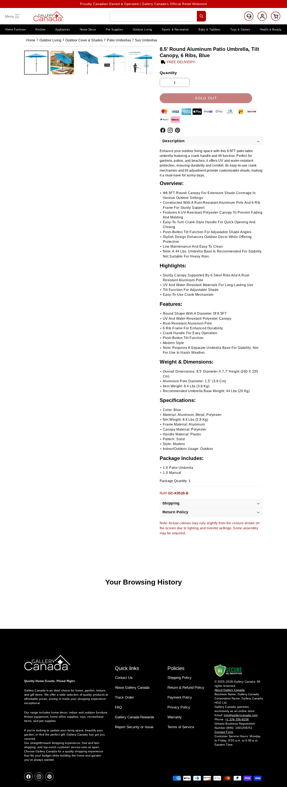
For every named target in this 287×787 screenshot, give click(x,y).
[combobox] (157, 16)
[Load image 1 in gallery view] (36, 63)
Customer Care (248, 16)
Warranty (174, 717)
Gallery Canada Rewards (134, 717)
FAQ (118, 707)
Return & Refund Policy (185, 688)
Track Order (124, 697)
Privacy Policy (178, 707)
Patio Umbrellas (119, 40)
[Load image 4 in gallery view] (114, 63)
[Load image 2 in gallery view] (62, 63)
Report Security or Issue (134, 727)
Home (30, 40)
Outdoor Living (50, 40)
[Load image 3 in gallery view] (88, 63)
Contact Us (124, 678)
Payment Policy (179, 697)
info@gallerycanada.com (241, 715)
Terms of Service (180, 727)
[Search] (201, 16)
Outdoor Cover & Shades (84, 40)
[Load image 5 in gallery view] (140, 63)
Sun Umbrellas (146, 40)
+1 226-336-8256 (237, 719)
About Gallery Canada (132, 688)
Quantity (168, 73)
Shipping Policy (179, 678)
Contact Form (224, 732)
